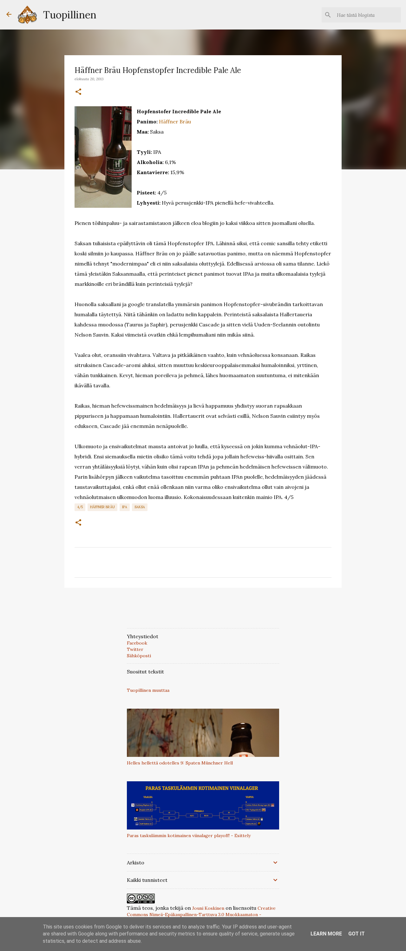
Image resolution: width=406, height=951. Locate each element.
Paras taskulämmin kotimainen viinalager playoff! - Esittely (189, 835)
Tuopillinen (69, 14)
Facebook (137, 643)
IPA (124, 507)
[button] (78, 92)
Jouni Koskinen (208, 908)
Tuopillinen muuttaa (148, 690)
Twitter (135, 649)
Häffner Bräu (175, 121)
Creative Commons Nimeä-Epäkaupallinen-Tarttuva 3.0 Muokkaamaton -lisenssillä (201, 914)
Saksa (139, 507)
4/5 (80, 507)
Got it (356, 934)
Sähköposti (139, 656)
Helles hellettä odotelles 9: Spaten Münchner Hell (180, 763)
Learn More (326, 934)
